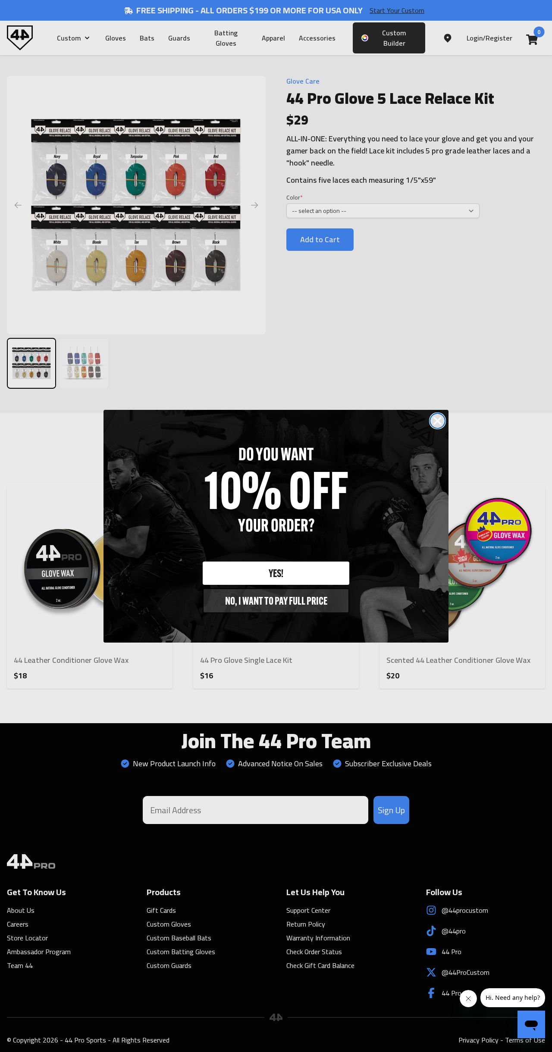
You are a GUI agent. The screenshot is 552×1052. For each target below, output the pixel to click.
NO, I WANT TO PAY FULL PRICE (276, 600)
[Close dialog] (437, 420)
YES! (276, 573)
